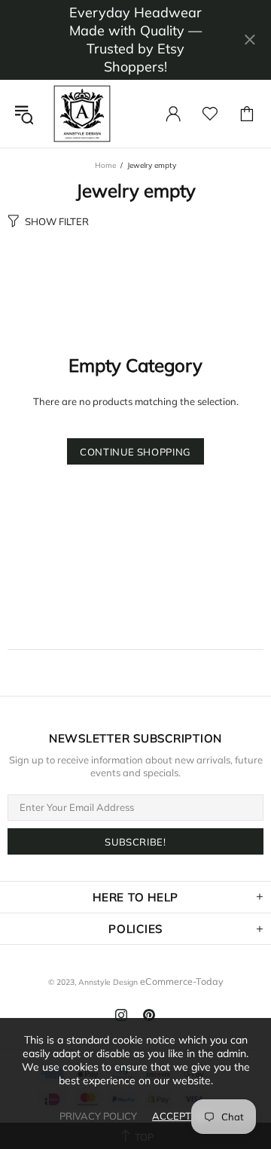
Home (105, 165)
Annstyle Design (82, 114)
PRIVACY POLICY (98, 1116)
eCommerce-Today (182, 981)
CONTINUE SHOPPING (135, 452)
